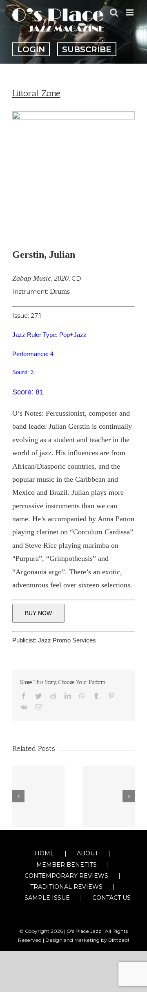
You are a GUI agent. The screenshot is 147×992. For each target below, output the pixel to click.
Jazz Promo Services (67, 640)
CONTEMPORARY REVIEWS (66, 875)
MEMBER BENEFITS (66, 864)
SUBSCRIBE (86, 49)
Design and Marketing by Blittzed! (87, 940)
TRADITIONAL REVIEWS (66, 886)
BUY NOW (38, 613)
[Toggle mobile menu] (130, 12)
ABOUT (87, 853)
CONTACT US (111, 897)
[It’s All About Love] (38, 796)
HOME (44, 853)
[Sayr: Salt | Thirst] (108, 796)
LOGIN (31, 49)
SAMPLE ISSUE (47, 897)
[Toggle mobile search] (114, 12)
